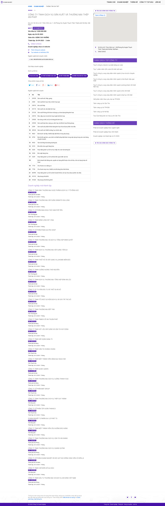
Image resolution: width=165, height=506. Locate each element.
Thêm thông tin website (38, 50)
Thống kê (134, 2)
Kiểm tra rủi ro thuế (80, 75)
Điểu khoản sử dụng (69, 497)
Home (30, 6)
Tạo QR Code (34, 75)
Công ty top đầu (128, 504)
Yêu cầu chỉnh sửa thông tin (106, 10)
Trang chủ (111, 2)
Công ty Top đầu (146, 2)
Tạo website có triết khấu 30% (40, 52)
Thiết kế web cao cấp (49, 75)
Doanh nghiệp (122, 2)
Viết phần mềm (64, 75)
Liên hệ (158, 2)
